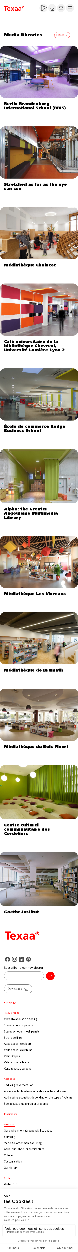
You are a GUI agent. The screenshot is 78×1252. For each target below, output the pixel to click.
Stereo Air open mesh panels (22, 1031)
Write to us (11, 1184)
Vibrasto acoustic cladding (20, 1019)
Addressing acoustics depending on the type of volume (38, 1097)
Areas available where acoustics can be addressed (35, 1091)
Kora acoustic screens (17, 1068)
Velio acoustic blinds (17, 1062)
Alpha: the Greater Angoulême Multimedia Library (31, 513)
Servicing (9, 1137)
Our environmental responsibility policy (28, 1130)
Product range (11, 1012)
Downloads (15, 989)
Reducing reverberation (18, 1085)
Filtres (60, 35)
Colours (9, 1155)
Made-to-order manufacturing (23, 1143)
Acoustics (9, 1078)
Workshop (9, 1124)
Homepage (10, 1002)
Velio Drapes (12, 1056)
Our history (11, 1168)
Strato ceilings (13, 1038)
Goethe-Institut (21, 912)
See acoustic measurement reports (26, 1104)
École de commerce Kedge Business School (34, 429)
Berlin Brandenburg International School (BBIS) (35, 106)
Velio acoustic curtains (18, 1050)
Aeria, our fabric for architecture (24, 1149)
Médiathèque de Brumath (33, 670)
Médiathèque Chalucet (30, 265)
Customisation (13, 1161)
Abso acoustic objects (18, 1044)
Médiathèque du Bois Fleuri (36, 747)
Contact (8, 1178)
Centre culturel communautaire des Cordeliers (27, 829)
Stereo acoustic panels (18, 1025)
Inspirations (11, 1113)
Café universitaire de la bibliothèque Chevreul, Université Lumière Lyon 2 (34, 346)
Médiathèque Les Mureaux (35, 594)
